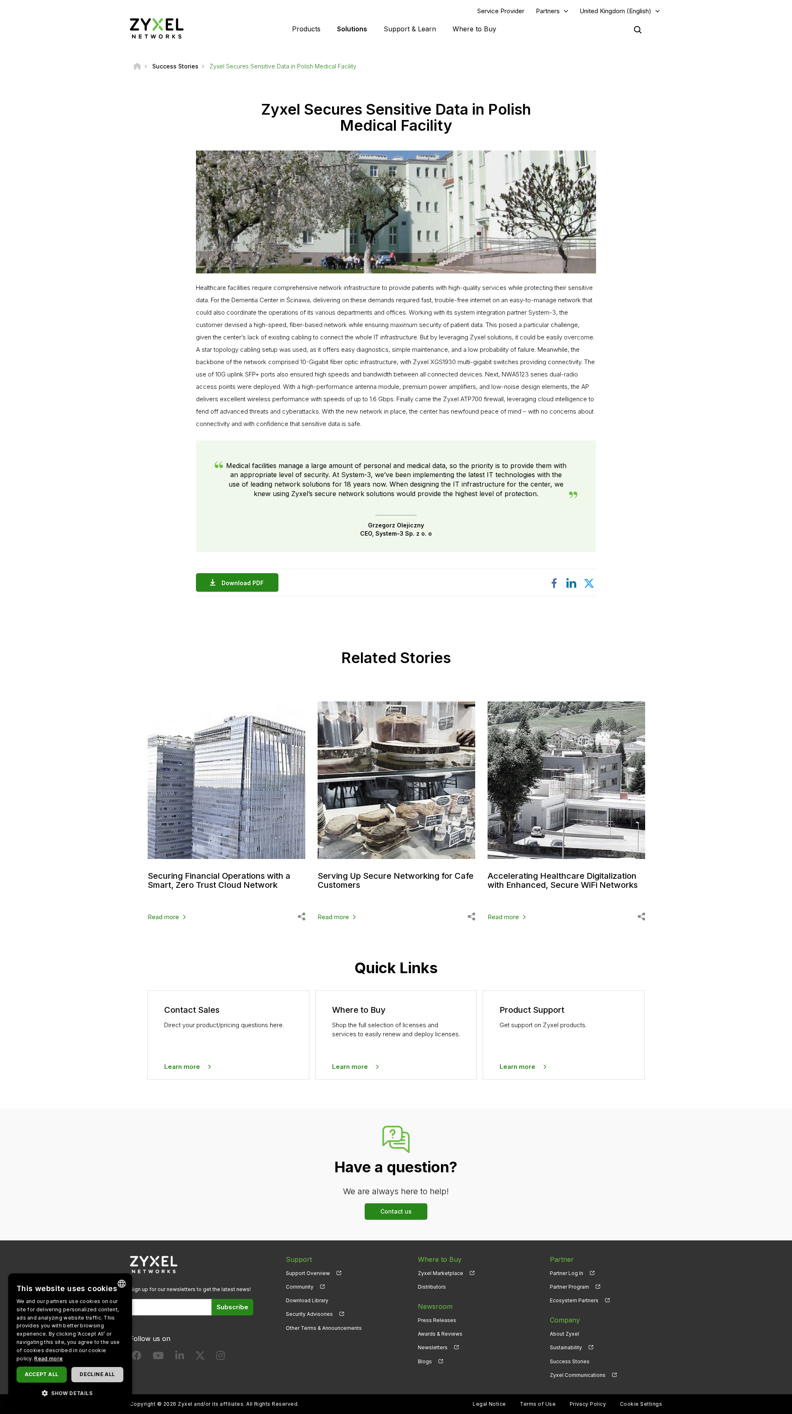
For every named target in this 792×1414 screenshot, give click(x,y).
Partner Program (569, 1287)
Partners (548, 11)
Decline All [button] (97, 1374)
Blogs (425, 1361)
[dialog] (70, 1339)
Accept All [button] (41, 1374)
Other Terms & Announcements (324, 1328)
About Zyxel (564, 1334)
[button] (70, 1393)
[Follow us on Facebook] (136, 1357)
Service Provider (500, 11)
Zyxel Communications (578, 1375)
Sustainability (566, 1347)
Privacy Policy (588, 1404)
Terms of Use (538, 1404)
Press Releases (437, 1320)
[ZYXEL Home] (157, 28)
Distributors (432, 1287)
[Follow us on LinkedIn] (179, 1357)
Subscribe (232, 1307)
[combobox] (122, 1284)
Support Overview (308, 1273)
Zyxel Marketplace (440, 1273)
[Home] (137, 66)
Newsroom (435, 1306)
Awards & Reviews (440, 1334)
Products (306, 29)
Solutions (352, 29)
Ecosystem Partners (574, 1300)
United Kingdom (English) (615, 11)
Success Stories (569, 1361)
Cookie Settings (641, 1404)
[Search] (638, 29)
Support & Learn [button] (410, 29)
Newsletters (433, 1347)
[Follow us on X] (200, 1357)
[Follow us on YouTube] (158, 1357)
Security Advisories (309, 1314)
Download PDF (243, 582)
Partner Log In (566, 1273)
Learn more (182, 1066)
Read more (163, 917)
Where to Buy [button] (474, 29)
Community (300, 1287)
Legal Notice (489, 1404)
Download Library (307, 1300)
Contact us (396, 1211)
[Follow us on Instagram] (220, 1357)
